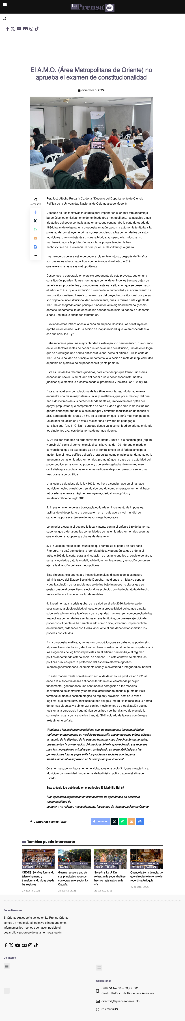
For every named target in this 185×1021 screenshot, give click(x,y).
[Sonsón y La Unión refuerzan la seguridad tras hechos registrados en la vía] (110, 859)
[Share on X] (35, 220)
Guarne (63, 867)
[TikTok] (36, 28)
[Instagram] (31, 28)
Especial (28, 867)
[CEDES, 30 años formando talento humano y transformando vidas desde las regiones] (38, 859)
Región (100, 867)
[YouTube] (19, 28)
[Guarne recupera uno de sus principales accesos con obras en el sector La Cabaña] (74, 859)
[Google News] (25, 28)
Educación (45, 864)
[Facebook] (7, 28)
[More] (35, 255)
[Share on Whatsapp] (35, 229)
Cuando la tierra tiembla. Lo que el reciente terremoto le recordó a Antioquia (146, 876)
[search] (23, 18)
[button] (7, 966)
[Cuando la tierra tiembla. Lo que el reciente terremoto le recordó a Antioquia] (146, 859)
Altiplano (81, 864)
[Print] (35, 247)
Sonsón (111, 867)
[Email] (35, 238)
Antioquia (137, 867)
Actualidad (29, 864)
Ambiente (153, 864)
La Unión (116, 864)
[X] (13, 28)
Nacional (151, 867)
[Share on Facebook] (35, 212)
